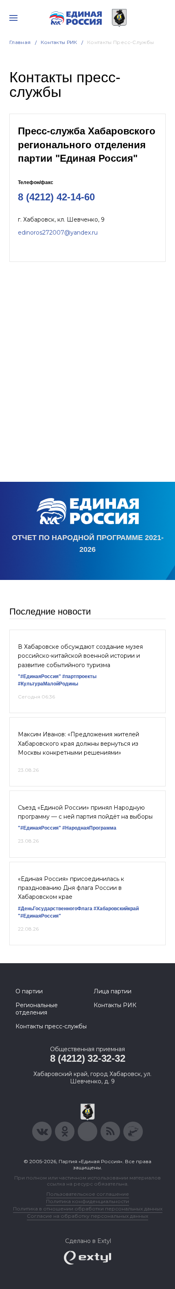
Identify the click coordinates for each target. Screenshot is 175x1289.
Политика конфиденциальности (87, 1201)
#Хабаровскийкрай (116, 908)
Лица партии (112, 991)
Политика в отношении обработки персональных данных (87, 1209)
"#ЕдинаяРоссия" (39, 676)
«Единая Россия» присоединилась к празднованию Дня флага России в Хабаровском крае (71, 888)
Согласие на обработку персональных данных (87, 1216)
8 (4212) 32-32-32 (87, 1058)
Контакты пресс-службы (51, 1026)
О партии (29, 991)
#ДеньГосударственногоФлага (55, 908)
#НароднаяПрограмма (89, 828)
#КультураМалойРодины (48, 684)
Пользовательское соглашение (87, 1194)
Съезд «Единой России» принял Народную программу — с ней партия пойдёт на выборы (85, 812)
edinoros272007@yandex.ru (58, 232)
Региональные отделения (36, 1008)
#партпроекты (79, 676)
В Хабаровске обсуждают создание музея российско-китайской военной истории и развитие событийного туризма (80, 656)
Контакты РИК (59, 42)
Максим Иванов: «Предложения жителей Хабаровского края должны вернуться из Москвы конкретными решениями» (78, 743)
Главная (20, 42)
